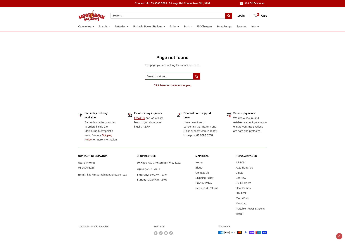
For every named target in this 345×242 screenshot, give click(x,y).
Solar (173, 26)
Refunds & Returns (206, 188)
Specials (242, 26)
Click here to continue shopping (172, 85)
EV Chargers (204, 26)
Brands (103, 26)
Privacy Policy (203, 182)
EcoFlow (241, 177)
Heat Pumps (224, 26)
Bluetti (239, 172)
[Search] (228, 16)
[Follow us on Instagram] (161, 233)
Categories (84, 26)
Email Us (139, 117)
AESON (240, 162)
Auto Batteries (244, 167)
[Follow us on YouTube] (166, 233)
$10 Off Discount (254, 3)
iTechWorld (242, 198)
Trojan (239, 213)
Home (199, 162)
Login (241, 15)
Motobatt (241, 203)
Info (253, 26)
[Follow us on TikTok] (171, 233)
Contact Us (202, 172)
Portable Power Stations (147, 26)
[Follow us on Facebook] (156, 233)
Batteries (120, 26)
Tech (186, 26)
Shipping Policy (204, 177)
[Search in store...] (196, 76)
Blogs (198, 167)
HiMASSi (241, 193)
